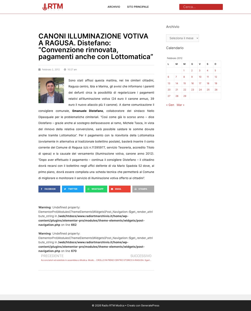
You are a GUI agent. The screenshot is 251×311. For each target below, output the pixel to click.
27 (169, 96)
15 (184, 83)
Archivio (114, 6)
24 (200, 89)
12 (216, 76)
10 (200, 76)
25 (208, 89)
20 (169, 89)
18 (208, 83)
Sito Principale (138, 6)
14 (177, 83)
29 (184, 96)
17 (200, 83)
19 (216, 83)
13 (169, 83)
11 (208, 76)
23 (192, 89)
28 (177, 96)
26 (216, 89)
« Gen (170, 105)
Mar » (180, 105)
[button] (49, 189)
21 (177, 89)
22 (184, 89)
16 (192, 83)
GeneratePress (150, 305)
